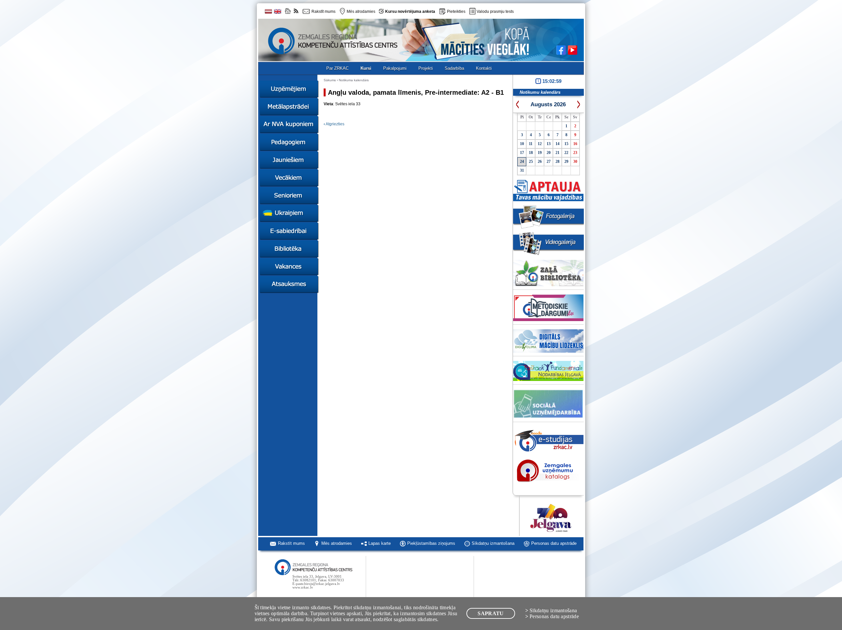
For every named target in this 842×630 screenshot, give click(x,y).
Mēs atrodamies (336, 543)
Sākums (330, 80)
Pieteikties (456, 11)
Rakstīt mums (291, 543)
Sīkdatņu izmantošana (493, 543)
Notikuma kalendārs (354, 80)
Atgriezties (334, 124)
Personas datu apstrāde (554, 543)
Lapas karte (379, 543)
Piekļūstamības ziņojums (431, 543)
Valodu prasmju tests (495, 11)
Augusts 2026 (548, 104)
